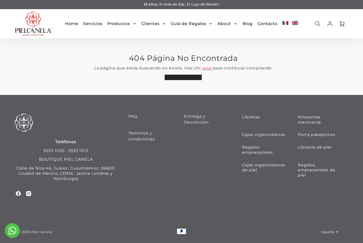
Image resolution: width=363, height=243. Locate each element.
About (224, 23)
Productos (118, 23)
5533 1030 (54, 150)
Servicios (93, 23)
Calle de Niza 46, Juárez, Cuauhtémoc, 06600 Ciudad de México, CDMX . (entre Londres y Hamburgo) (66, 173)
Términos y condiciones (141, 136)
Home (71, 23)
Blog (247, 23)
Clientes (150, 23)
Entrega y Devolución (196, 119)
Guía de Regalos (188, 23)
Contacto (268, 23)
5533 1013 (78, 150)
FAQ (132, 116)
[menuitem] (71, 24)
